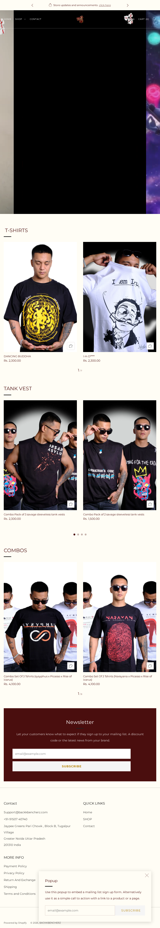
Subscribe (131, 910)
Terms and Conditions (20, 893)
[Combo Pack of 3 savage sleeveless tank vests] (40, 455)
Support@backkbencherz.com (26, 812)
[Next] (127, 5)
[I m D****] (119, 297)
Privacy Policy (14, 873)
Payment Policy (15, 866)
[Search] (154, 19)
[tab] (74, 534)
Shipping (10, 887)
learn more (105, 5)
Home (7, 19)
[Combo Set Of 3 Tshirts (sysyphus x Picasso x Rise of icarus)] (40, 617)
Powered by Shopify (15, 922)
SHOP (19, 19)
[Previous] (32, 5)
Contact (35, 19)
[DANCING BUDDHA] (40, 297)
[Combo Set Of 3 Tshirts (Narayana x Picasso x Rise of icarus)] (119, 617)
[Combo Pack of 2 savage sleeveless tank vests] (119, 455)
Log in (130, 19)
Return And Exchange (19, 880)
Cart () (143, 19)
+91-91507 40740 (15, 819)
